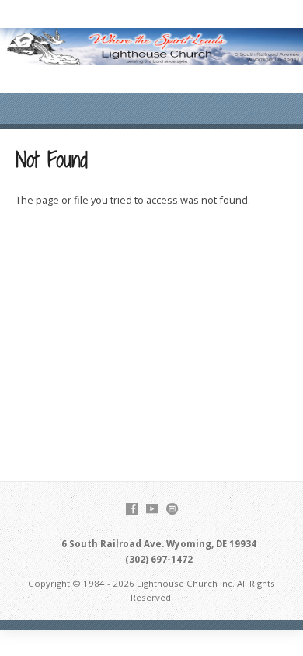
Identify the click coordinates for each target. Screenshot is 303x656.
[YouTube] (152, 509)
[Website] (172, 509)
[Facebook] (132, 509)
